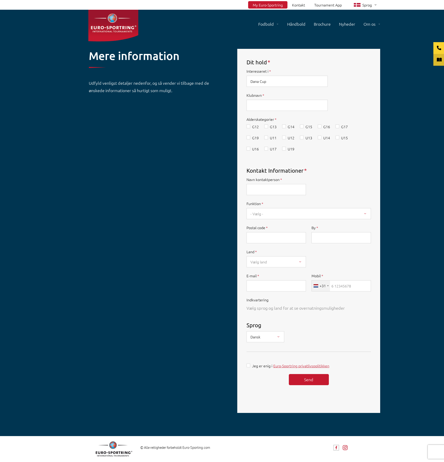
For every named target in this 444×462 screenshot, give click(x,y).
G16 (326, 126)
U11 (273, 137)
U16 (255, 148)
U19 (291, 148)
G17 (344, 126)
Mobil (316, 275)
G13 (273, 126)
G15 (308, 126)
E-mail (252, 275)
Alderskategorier (260, 119)
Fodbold (266, 24)
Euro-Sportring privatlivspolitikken (301, 365)
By (313, 227)
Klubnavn (254, 95)
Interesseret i (257, 71)
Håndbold (296, 24)
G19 (255, 137)
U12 (291, 137)
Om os (370, 24)
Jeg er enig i (290, 365)
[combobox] (309, 213)
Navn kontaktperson (263, 179)
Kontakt (298, 4)
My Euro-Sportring (268, 4)
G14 (291, 126)
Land (250, 251)
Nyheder (347, 24)
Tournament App (328, 4)
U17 (273, 148)
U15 (344, 137)
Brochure (322, 24)
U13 (308, 137)
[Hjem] (113, 25)
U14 (326, 137)
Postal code (256, 227)
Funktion (254, 203)
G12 (255, 126)
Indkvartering (257, 299)
